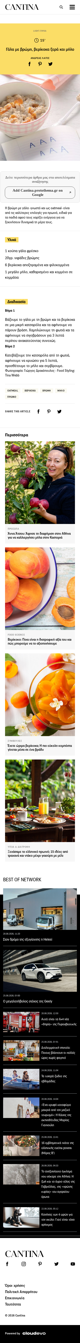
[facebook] (29, 64)
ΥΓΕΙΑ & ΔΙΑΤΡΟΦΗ (19, 846)
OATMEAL (12, 390)
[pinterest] (40, 64)
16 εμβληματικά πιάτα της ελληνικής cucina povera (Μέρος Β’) (57, 1148)
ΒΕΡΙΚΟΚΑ (30, 390)
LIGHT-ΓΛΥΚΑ (40, 31)
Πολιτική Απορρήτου (21, 1291)
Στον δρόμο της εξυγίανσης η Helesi (27, 939)
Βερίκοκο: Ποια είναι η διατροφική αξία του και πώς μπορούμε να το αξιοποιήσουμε (39, 642)
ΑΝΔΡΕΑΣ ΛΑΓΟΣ (40, 58)
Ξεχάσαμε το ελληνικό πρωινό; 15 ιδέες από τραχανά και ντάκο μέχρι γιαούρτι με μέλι (38, 854)
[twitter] (50, 64)
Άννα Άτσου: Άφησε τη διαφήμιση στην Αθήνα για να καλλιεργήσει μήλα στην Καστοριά (39, 536)
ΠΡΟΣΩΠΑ (13, 528)
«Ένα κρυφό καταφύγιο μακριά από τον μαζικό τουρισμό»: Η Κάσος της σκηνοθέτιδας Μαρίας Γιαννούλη (56, 1115)
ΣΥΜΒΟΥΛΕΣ (15, 741)
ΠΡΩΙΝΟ (11, 396)
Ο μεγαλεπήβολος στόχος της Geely (27, 1001)
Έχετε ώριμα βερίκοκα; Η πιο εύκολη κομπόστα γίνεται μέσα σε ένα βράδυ (40, 748)
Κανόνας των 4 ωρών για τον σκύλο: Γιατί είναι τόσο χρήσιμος (58, 1219)
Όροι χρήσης (15, 1285)
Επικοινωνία (14, 1298)
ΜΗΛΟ (60, 390)
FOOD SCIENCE (16, 634)
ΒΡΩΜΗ (47, 390)
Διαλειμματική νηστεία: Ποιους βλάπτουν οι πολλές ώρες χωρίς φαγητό (58, 1053)
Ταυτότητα (13, 1304)
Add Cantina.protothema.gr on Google (38, 192)
